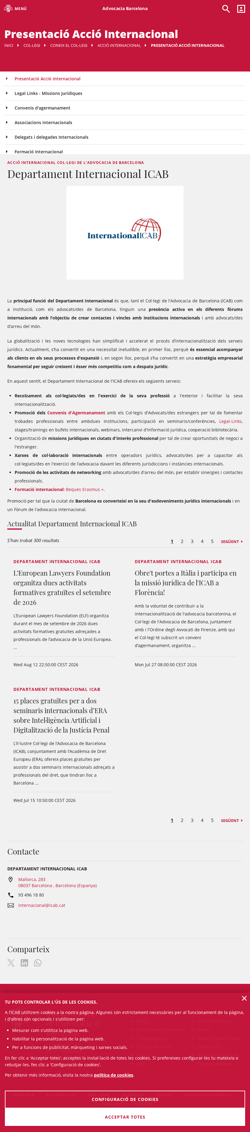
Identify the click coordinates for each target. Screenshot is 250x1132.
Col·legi (31, 45)
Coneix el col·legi (69, 45)
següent (230, 541)
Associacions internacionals (43, 122)
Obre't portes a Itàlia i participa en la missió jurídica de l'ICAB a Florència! (186, 582)
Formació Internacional (39, 152)
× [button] (244, 998)
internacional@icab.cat (41, 905)
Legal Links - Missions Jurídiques (48, 93)
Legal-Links (230, 421)
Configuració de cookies (125, 1099)
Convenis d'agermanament (42, 108)
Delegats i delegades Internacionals (51, 137)
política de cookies (113, 1075)
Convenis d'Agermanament (76, 413)
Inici (8, 45)
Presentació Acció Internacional (47, 79)
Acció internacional (119, 45)
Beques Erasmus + (59, 489)
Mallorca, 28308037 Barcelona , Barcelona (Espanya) (57, 882)
